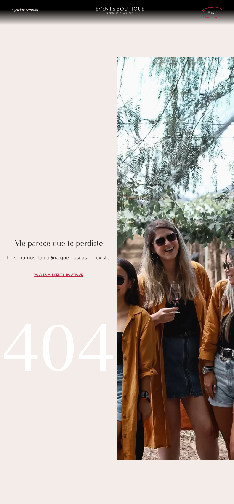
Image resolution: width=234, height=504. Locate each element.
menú (212, 12)
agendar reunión (25, 9)
